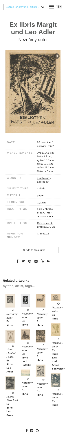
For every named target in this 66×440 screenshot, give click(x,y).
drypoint (41, 202)
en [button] (60, 6)
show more (46, 216)
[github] (38, 430)
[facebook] (28, 430)
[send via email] (36, 261)
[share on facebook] (17, 261)
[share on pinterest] (29, 261)
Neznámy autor (33, 39)
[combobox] (24, 7)
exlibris (41, 188)
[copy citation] (48, 261)
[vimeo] (32, 430)
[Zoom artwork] (33, 91)
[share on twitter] (23, 261)
